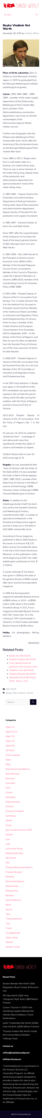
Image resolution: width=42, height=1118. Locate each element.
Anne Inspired (13, 755)
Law (8, 839)
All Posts (10, 750)
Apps (8, 759)
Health (9, 820)
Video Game (12, 937)
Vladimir (21, 693)
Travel (9, 928)
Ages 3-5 (10, 741)
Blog (8, 764)
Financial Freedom (15, 811)
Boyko (9, 693)
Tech (8, 914)
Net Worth (11, 689)
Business (10, 778)
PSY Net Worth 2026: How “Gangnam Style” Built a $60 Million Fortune (20, 999)
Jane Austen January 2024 (19, 829)
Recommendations (15, 881)
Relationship (12, 886)
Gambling (10, 815)
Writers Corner (13, 946)
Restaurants (12, 890)
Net (15, 693)
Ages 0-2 (10, 727)
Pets (8, 862)
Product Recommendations (19, 867)
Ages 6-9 (10, 745)
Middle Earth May (14, 853)
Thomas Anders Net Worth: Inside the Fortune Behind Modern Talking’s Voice (20, 1035)
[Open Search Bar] (37, 14)
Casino (9, 792)
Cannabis (10, 783)
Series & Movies (13, 900)
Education (11, 797)
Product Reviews (14, 872)
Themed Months (14, 918)
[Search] (33, 702)
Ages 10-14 (11, 731)
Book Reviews (12, 773)
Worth (30, 693)
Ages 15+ (10, 736)
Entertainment (13, 801)
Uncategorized (13, 932)
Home (9, 825)
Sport (8, 904)
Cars (8, 787)
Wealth (9, 942)
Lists (8, 844)
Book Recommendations (18, 769)
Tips (8, 923)
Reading (10, 876)
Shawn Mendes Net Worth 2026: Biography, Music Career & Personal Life (20, 987)
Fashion (10, 806)
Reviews (10, 895)
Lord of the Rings (14, 848)
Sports (9, 909)
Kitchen (9, 834)
